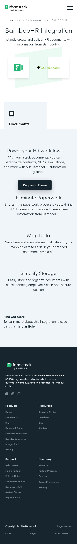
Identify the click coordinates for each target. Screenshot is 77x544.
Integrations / (39, 20)
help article (26, 326)
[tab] (25, 115)
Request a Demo (35, 185)
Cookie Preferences (48, 482)
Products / (18, 20)
